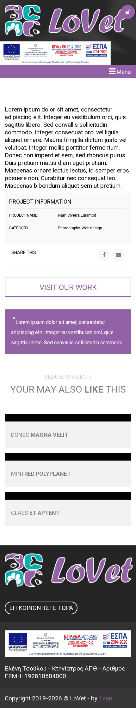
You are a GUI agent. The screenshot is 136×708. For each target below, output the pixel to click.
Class (35, 512)
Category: (19, 228)
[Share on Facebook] (104, 255)
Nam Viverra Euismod (77, 215)
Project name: (23, 215)
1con (105, 698)
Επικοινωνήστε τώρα (41, 607)
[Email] (118, 255)
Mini (41, 473)
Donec (39, 434)
